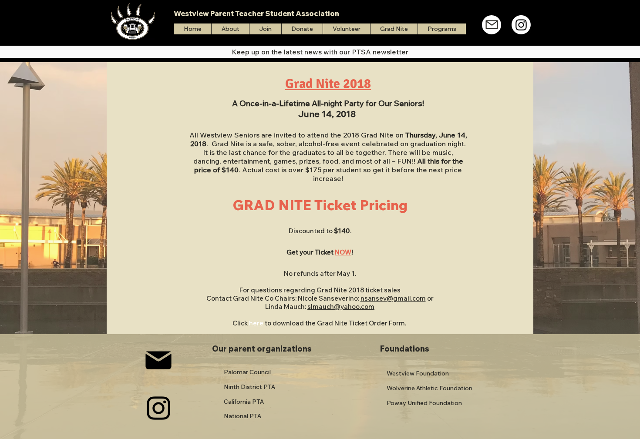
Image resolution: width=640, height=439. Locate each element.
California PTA (244, 401)
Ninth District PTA (249, 387)
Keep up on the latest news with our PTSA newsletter (320, 51)
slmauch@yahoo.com (340, 306)
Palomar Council (247, 372)
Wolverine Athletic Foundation (429, 388)
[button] (442, 28)
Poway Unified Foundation (424, 403)
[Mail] (491, 24)
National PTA (242, 416)
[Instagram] (521, 24)
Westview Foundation (418, 373)
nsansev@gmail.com (393, 298)
